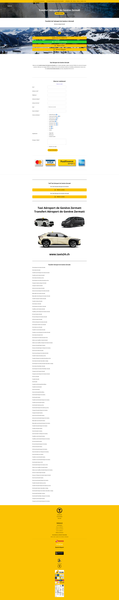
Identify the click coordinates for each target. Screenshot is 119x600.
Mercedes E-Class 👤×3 (53, 123)
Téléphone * (34, 95)
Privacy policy (59, 518)
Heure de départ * (35, 111)
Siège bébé (51, 133)
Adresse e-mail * (35, 91)
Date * (33, 107)
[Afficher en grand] (59, 33)
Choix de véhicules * (36, 115)
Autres (50, 130)
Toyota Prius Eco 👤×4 (53, 114)
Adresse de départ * (36, 99)
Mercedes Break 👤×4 (53, 119)
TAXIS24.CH (60, 523)
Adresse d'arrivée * (36, 103)
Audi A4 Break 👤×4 (53, 121)
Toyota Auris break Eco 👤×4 (54, 116)
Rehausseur (51, 134)
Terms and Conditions (59, 516)
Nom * (33, 87)
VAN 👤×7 (51, 126)
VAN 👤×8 (51, 128)
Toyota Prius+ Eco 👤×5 (53, 118)
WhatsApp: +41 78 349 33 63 (59, 532)
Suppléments (34, 133)
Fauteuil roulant (52, 136)
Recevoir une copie (53, 146)
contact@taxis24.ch (59, 525)
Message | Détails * (36, 140)
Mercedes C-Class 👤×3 (53, 124)
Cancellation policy (59, 514)
